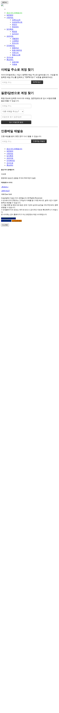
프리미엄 (10, 36)
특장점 (14, 31)
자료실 (14, 64)
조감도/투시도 (17, 22)
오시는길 (10, 57)
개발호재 (15, 39)
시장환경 (15, 41)
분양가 (14, 24)
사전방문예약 (17, 221)
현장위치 (15, 27)
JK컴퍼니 (4, 187)
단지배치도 (11, 46)
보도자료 (15, 62)
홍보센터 (10, 60)
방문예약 (10, 15)
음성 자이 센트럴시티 (14, 13)
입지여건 (15, 34)
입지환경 (10, 29)
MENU (4, 2)
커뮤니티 (15, 53)
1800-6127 (5, 191)
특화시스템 (16, 55)
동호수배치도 (17, 50)
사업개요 (10, 17)
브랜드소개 (16, 20)
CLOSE (5, 225)
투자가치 (15, 43)
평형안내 (15, 48)
